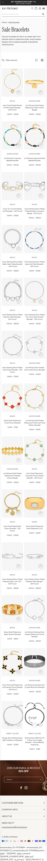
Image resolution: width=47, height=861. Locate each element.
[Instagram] (26, 787)
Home (4, 22)
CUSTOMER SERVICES (12, 803)
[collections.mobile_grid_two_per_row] (42, 60)
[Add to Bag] (19, 92)
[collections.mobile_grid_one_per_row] (36, 60)
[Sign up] (40, 779)
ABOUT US (7, 816)
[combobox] (22, 14)
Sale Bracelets (14, 22)
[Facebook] (21, 787)
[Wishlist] (32, 8)
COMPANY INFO (10, 809)
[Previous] (3, 2)
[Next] (44, 2)
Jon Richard (12, 837)
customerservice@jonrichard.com (14, 827)
